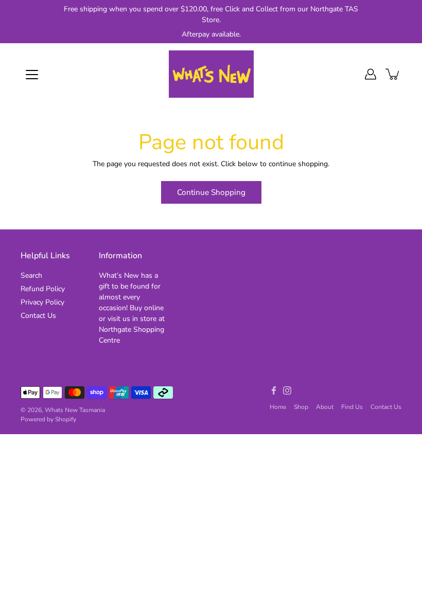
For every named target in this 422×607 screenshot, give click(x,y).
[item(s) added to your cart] (393, 74)
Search (31, 275)
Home (278, 407)
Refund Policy (43, 289)
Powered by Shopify (48, 419)
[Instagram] (287, 390)
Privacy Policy (42, 302)
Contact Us (38, 315)
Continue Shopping (211, 192)
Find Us (352, 407)
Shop (301, 407)
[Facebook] (274, 390)
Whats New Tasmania (75, 410)
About (324, 407)
